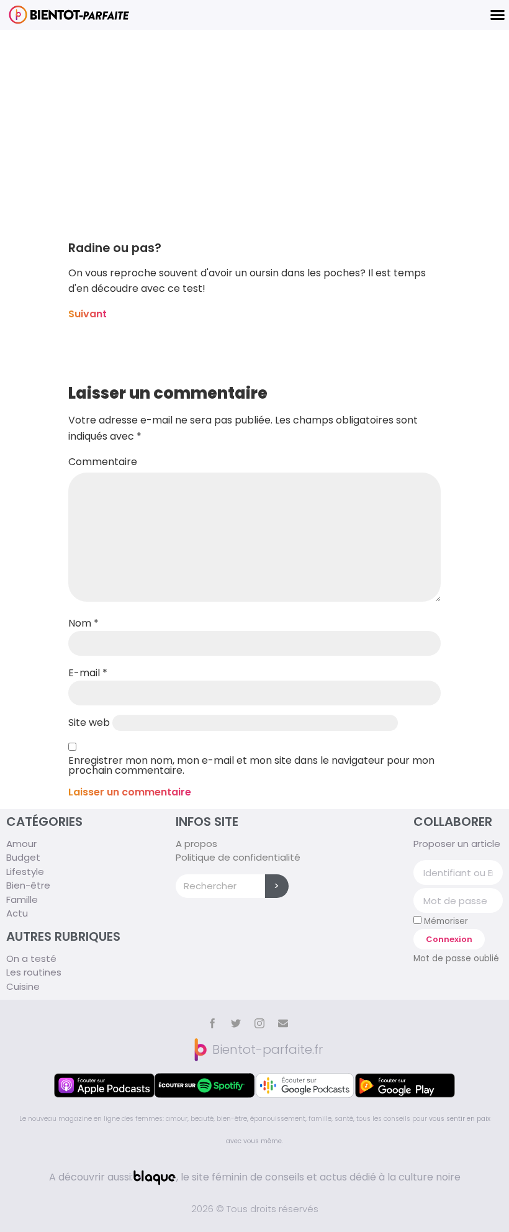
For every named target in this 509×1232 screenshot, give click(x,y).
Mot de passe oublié (456, 958)
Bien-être (28, 885)
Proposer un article (456, 843)
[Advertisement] (254, 123)
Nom (83, 623)
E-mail (87, 673)
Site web (89, 723)
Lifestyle (25, 871)
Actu (17, 913)
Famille (22, 899)
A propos (196, 843)
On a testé (31, 958)
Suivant (87, 314)
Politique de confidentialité (238, 857)
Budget (23, 857)
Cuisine (23, 986)
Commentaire (102, 462)
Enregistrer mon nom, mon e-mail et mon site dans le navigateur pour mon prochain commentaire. (251, 766)
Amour (21, 843)
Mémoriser (444, 921)
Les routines (33, 972)
